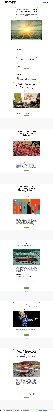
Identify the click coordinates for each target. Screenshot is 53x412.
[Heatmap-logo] (10, 2)
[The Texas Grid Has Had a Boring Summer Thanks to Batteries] (26, 148)
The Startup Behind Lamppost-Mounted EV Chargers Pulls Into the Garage (26, 189)
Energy (26, 8)
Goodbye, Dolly (26, 304)
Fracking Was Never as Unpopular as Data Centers (26, 85)
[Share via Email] (18, 74)
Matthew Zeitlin (24, 16)
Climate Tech (26, 349)
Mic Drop (26, 243)
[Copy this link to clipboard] (20, 74)
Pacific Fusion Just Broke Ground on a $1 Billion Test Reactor (26, 353)
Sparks (26, 185)
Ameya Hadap (27, 196)
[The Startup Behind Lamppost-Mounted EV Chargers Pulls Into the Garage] (26, 206)
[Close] (52, 410)
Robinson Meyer (27, 90)
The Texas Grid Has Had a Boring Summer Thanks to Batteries (26, 133)
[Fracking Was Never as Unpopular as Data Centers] (26, 100)
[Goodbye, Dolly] (26, 318)
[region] (26, 411)
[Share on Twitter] (17, 74)
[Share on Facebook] (16, 74)
